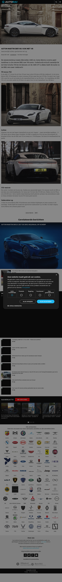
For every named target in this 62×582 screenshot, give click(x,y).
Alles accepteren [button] (45, 301)
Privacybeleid (26, 287)
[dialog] (31, 291)
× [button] (56, 274)
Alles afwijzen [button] (28, 301)
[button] (15, 306)
